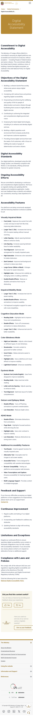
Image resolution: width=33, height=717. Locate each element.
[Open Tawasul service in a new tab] (16, 686)
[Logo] (7, 3)
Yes (8, 605)
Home (3, 9)
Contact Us (4, 502)
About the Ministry (6, 648)
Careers (3, 661)
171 (12, 692)
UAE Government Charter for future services (13, 654)
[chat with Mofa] (28, 712)
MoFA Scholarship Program (8, 657)
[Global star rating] (16, 3)
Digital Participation (13, 9)
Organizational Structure (8, 651)
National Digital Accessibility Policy (12, 581)
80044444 (21, 697)
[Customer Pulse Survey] (28, 706)
